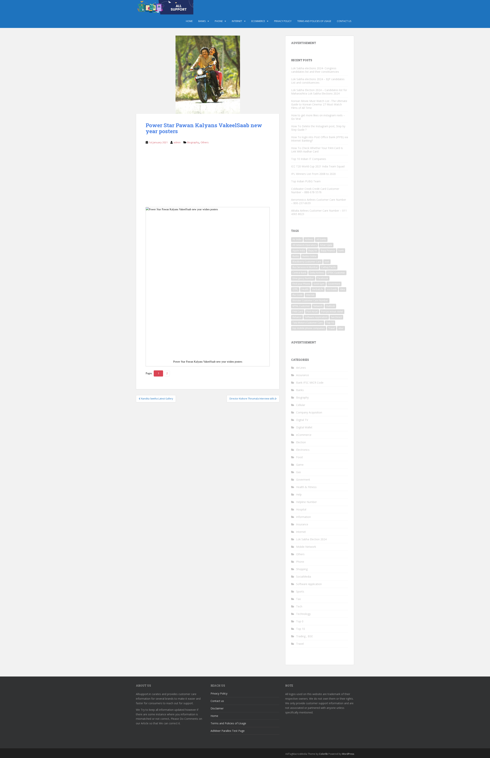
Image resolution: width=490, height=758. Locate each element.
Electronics (303, 450)
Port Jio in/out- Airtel (332, 311)
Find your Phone (301, 283)
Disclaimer (217, 708)
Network (318, 306)
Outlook (330, 306)
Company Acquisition (309, 412)
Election (301, 442)
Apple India (298, 250)
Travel (331, 328)
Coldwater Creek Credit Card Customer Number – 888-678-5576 (315, 190)
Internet (237, 21)
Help (299, 494)
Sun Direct (336, 317)
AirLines (301, 367)
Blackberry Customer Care (306, 261)
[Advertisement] (208, 178)
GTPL (295, 289)
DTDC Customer (336, 272)
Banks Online (309, 256)
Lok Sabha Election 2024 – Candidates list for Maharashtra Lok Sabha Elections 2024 (319, 91)
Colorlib (323, 754)
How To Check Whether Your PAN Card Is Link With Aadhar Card (317, 149)
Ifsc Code (297, 295)
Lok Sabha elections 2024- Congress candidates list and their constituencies (315, 69)
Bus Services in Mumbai (305, 267)
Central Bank (299, 272)
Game (300, 464)
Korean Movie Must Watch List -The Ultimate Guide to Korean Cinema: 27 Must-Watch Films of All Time (319, 104)
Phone (219, 21)
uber (341, 328)
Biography (193, 142)
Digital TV (302, 420)
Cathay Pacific (328, 267)
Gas (298, 472)
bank (341, 250)
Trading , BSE (304, 636)
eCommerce (258, 21)
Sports (300, 591)
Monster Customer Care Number (310, 300)
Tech (299, 606)
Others (205, 142)
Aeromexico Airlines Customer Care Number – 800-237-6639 (318, 201)
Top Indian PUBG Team (306, 181)
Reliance (296, 317)
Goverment (334, 283)
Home (189, 21)
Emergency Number (303, 278)
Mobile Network (306, 547)
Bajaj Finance (328, 250)
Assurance (302, 375)
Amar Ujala (326, 245)
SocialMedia (303, 576)
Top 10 (330, 322)
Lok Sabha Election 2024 (311, 539)
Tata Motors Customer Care (307, 322)
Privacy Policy (283, 21)
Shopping (302, 569)
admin (177, 142)
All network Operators (304, 245)
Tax (298, 599)
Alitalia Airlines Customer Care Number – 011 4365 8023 (319, 212)
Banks (202, 21)
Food (299, 457)
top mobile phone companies (308, 328)
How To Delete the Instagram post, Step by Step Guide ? (318, 127)
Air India (296, 239)
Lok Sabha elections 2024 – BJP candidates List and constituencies (318, 80)
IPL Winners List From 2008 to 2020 (313, 174)
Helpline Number (306, 502)
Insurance (302, 524)
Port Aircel (312, 311)
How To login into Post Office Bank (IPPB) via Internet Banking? (319, 138)
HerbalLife (317, 289)
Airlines (309, 239)
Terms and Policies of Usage (314, 21)
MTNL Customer (301, 306)
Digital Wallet (304, 427)
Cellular (300, 405)
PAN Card (297, 311)
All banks (321, 239)
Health (305, 289)
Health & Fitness (306, 487)
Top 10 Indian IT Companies (308, 159)
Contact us (344, 21)
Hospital (301, 509)
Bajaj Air (312, 250)
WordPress (348, 754)
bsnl (327, 261)
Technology (303, 614)
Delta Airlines (317, 272)
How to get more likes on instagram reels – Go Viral (318, 117)
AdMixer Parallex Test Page (228, 731)
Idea (342, 289)
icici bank (332, 289)
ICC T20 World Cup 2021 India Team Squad (318, 166)
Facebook (322, 278)
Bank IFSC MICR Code (309, 382)
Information (303, 517)
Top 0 (299, 621)
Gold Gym (319, 283)
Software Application (316, 317)
